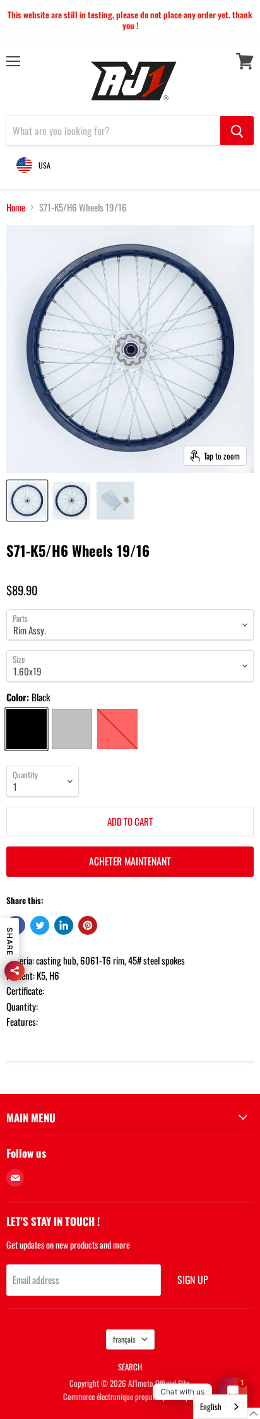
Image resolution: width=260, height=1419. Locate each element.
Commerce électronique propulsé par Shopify (130, 1396)
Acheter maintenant (130, 861)
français (124, 1339)
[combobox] (220, 1406)
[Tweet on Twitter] (39, 925)
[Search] (237, 130)
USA (44, 165)
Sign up (192, 1279)
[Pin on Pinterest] (87, 925)
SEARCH (130, 1366)
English (211, 1406)
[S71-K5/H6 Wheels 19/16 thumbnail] (27, 500)
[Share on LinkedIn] (63, 925)
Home (15, 207)
